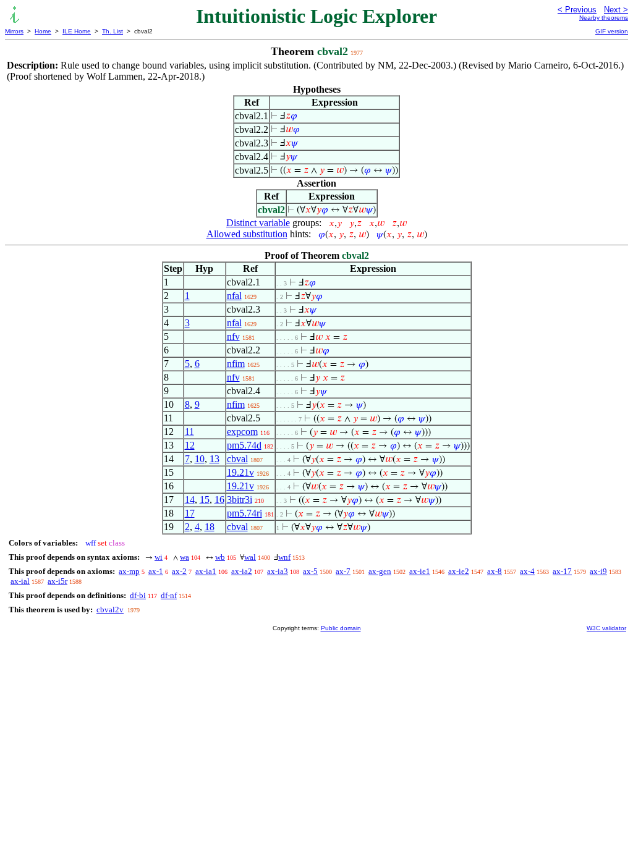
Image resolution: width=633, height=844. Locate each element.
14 (190, 499)
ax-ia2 (241, 571)
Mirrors (14, 31)
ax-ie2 (458, 571)
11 (189, 431)
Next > (616, 9)
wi (159, 557)
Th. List (112, 31)
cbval (237, 459)
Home (43, 31)
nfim (236, 363)
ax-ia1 (205, 571)
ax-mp (129, 571)
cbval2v (110, 609)
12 (190, 445)
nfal (234, 295)
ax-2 (179, 571)
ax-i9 (598, 571)
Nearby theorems (603, 17)
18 (210, 526)
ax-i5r (57, 581)
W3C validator (606, 628)
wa (184, 557)
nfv (233, 336)
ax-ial (20, 581)
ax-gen (379, 571)
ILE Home (76, 31)
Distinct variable (258, 222)
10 (200, 459)
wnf (284, 557)
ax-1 (155, 571)
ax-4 (527, 571)
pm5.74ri (244, 513)
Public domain (341, 628)
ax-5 (310, 571)
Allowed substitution (246, 234)
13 (214, 459)
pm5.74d (244, 445)
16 (219, 499)
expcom (242, 431)
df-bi (138, 595)
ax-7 (343, 571)
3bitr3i (239, 499)
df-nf (169, 595)
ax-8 (494, 571)
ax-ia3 (277, 571)
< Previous (577, 9)
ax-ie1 (419, 571)
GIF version (611, 31)
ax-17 (562, 571)
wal (250, 557)
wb (220, 557)
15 (205, 499)
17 (190, 513)
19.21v (240, 472)
